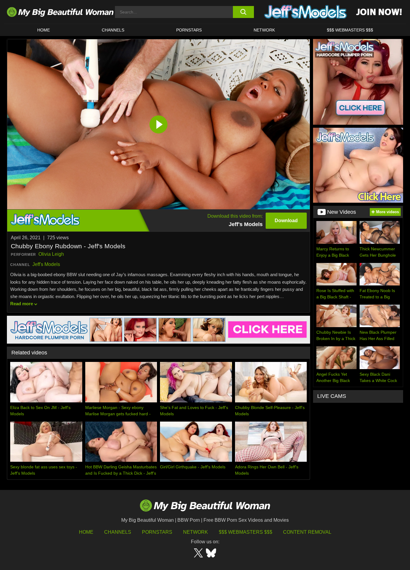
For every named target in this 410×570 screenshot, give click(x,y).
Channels (117, 532)
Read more (21, 303)
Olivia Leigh (51, 254)
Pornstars (189, 30)
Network (264, 30)
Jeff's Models (46, 264)
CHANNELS (113, 30)
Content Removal (307, 532)
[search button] (243, 12)
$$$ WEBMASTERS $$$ (350, 30)
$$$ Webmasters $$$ (245, 532)
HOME (43, 30)
